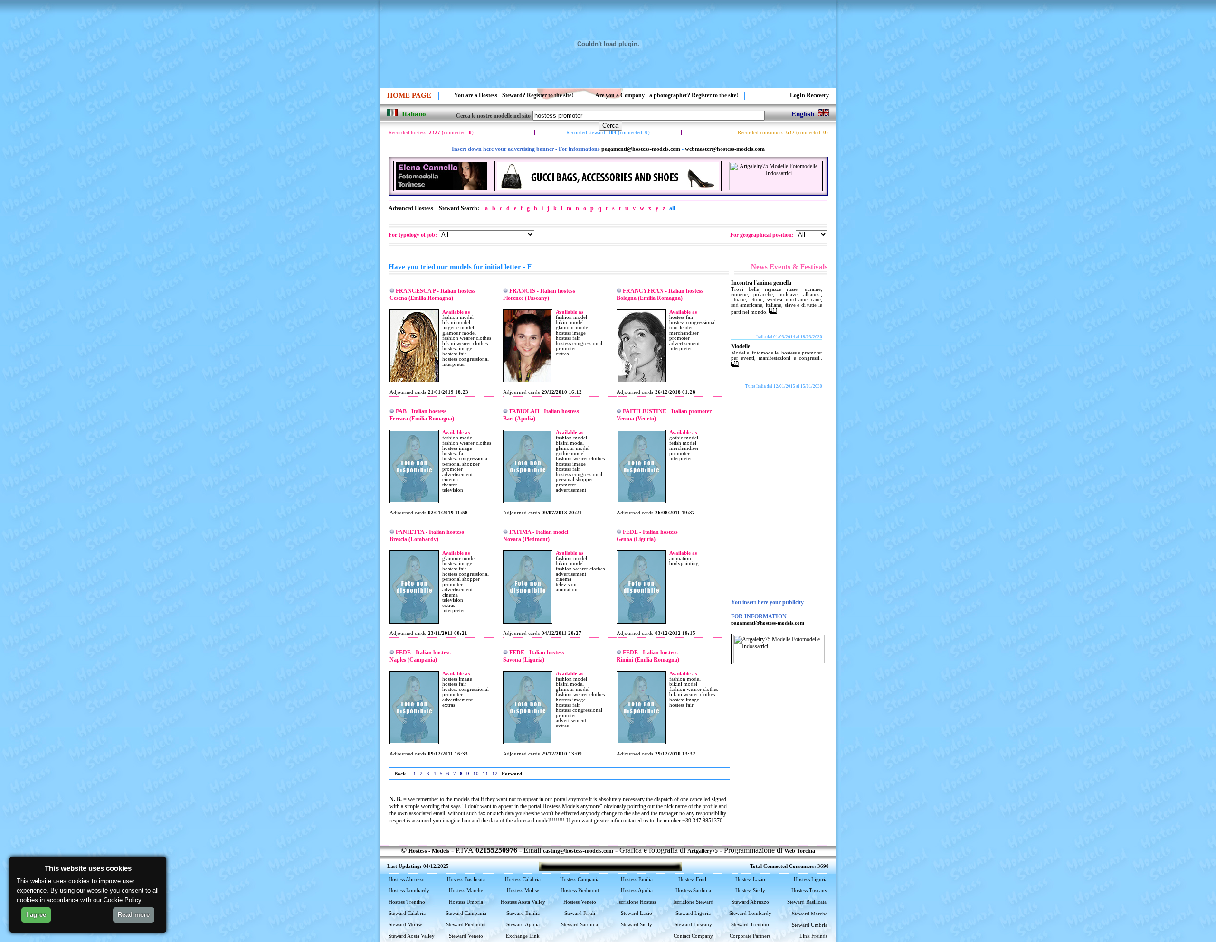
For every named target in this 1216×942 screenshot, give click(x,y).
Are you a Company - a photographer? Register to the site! (666, 95)
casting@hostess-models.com (578, 851)
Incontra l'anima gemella (761, 283)
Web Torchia (799, 851)
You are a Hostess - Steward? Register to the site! (513, 95)
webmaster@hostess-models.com (725, 149)
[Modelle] (735, 365)
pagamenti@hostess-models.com (640, 149)
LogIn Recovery (809, 95)
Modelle (740, 346)
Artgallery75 (702, 851)
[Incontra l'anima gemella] (773, 311)
